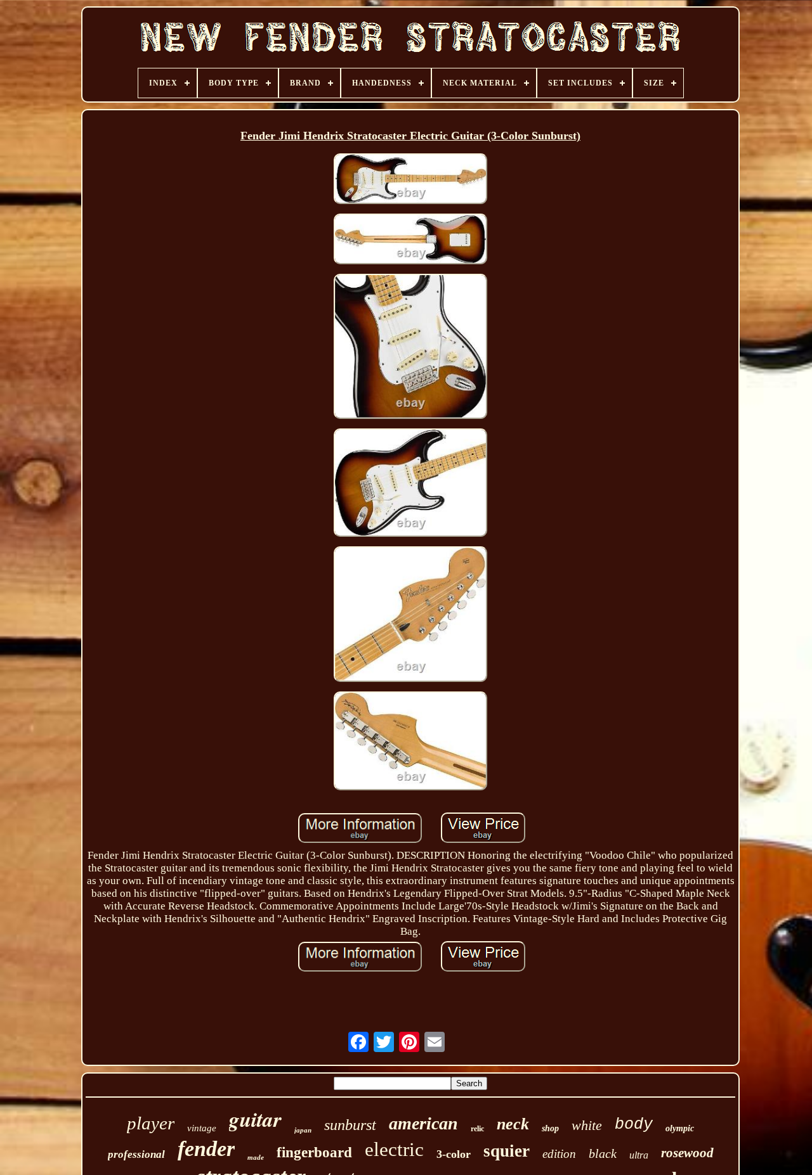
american (423, 1123)
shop (550, 1128)
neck (513, 1124)
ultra (638, 1155)
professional (136, 1154)
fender (206, 1148)
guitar (255, 1119)
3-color (453, 1154)
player (150, 1123)
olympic (679, 1128)
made (255, 1157)
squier (506, 1150)
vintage (201, 1128)
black (603, 1153)
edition (559, 1153)
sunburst (350, 1125)
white (587, 1125)
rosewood (687, 1152)
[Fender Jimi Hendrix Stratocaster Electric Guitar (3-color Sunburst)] (410, 180)
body (634, 1124)
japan (302, 1130)
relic (477, 1128)
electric (394, 1149)
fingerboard (314, 1152)
